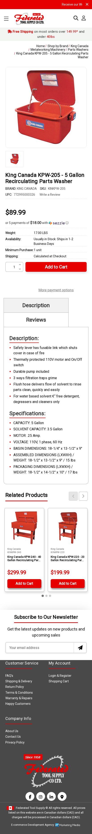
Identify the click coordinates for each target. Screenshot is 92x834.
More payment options (56, 289)
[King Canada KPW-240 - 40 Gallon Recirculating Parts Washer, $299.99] (24, 527)
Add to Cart (24, 583)
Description (36, 305)
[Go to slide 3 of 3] (50, 596)
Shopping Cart (59, 681)
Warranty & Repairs (18, 698)
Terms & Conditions (19, 692)
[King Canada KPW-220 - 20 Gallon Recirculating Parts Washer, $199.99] (67, 527)
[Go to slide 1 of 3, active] (43, 596)
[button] (46, 223)
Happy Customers (18, 703)
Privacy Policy (15, 742)
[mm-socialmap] (62, 796)
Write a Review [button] (50, 194)
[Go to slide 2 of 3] (46, 596)
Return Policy (14, 687)
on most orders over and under (48, 34)
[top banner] (87, 4)
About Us (11, 731)
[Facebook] (29, 796)
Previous (73, 496)
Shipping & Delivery (18, 681)
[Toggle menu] (6, 18)
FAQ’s (9, 675)
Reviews (36, 320)
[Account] (82, 18)
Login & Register (60, 675)
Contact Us (13, 736)
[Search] (74, 18)
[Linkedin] (51, 796)
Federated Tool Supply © (32, 808)
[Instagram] (40, 796)
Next (83, 496)
